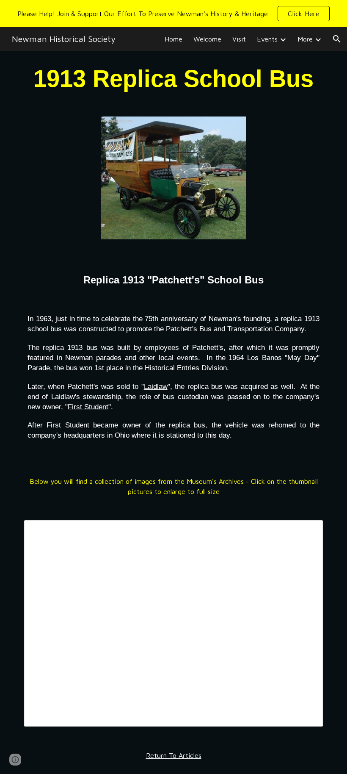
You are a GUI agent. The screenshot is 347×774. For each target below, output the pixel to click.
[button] (304, 13)
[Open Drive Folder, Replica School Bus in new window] (307, 531)
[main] (173, 78)
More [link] (305, 39)
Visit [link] (239, 39)
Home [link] (173, 39)
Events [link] (267, 39)
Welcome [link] (207, 39)
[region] (173, 13)
